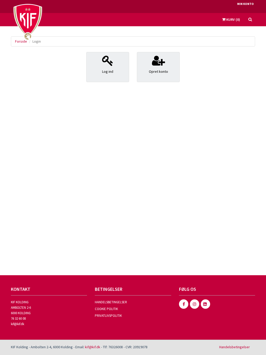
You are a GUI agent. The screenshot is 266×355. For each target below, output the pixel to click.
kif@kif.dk (17, 324)
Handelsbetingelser (234, 347)
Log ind (107, 71)
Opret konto (158, 71)
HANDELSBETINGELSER (111, 302)
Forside (21, 41)
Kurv (232, 19)
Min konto (245, 4)
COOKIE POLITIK (106, 309)
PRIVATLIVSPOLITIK (108, 315)
